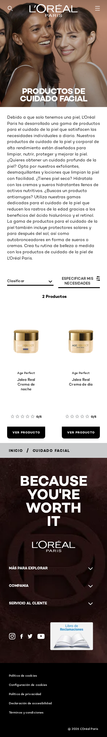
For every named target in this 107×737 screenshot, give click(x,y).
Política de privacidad (25, 694)
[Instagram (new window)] (12, 636)
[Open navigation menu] (97, 8)
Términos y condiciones (26, 712)
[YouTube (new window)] (41, 636)
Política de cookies (23, 675)
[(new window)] (71, 636)
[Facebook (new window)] (21, 636)
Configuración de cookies (28, 684)
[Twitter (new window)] (30, 636)
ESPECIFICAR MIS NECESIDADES (77, 280)
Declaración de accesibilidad (30, 703)
